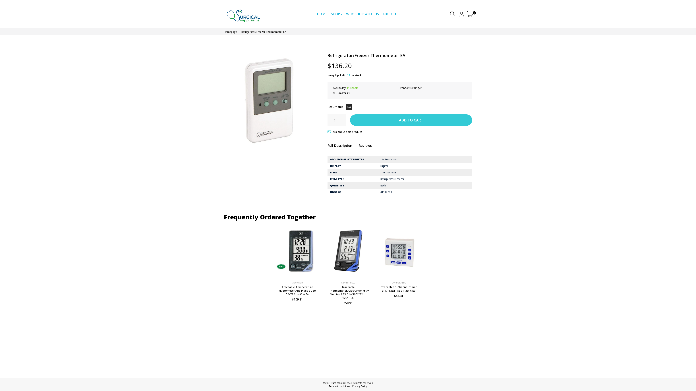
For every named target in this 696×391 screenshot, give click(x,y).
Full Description (340, 145)
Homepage (230, 31)
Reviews (365, 145)
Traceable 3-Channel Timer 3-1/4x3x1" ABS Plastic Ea (399, 288)
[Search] (453, 14)
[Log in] (461, 14)
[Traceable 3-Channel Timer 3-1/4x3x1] (398, 251)
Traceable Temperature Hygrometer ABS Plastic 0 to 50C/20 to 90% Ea (297, 290)
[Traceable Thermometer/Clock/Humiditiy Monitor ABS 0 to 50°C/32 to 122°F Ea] (348, 251)
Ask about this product (347, 132)
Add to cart (411, 120)
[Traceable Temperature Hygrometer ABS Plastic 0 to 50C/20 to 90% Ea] (297, 251)
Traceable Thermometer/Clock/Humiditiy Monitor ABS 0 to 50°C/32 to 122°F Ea (349, 292)
